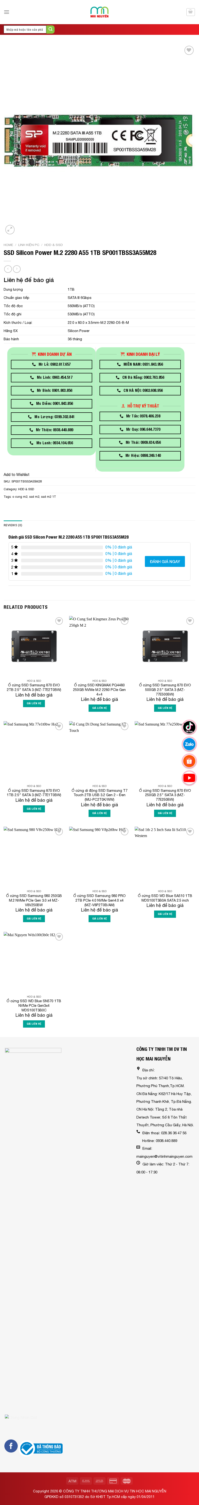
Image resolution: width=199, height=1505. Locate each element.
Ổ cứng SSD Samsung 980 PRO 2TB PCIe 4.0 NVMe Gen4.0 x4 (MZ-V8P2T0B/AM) (99, 900)
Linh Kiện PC (28, 245)
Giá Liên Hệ (34, 703)
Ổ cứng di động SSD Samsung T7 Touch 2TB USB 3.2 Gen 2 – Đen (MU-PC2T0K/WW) (99, 794)
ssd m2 (34, 496)
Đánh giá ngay (165, 561)
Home (8, 245)
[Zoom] (10, 229)
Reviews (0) (13, 525)
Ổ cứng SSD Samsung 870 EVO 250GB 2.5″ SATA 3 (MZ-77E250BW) (165, 794)
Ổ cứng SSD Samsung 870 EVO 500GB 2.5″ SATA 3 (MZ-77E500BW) (165, 689)
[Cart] (190, 12)
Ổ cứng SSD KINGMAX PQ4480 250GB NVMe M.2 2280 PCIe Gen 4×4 (99, 689)
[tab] (13, 525)
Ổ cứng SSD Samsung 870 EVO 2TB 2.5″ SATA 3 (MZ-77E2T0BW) (34, 687)
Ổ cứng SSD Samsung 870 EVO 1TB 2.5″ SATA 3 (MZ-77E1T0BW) (34, 792)
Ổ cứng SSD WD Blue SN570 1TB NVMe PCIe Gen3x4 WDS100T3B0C (34, 1005)
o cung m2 (19, 496)
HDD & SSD (53, 245)
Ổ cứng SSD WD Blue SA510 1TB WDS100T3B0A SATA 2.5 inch (165, 898)
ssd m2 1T (48, 496)
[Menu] (6, 12)
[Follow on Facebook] (10, 1446)
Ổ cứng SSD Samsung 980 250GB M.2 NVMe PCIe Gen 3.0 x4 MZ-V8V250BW (34, 900)
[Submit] (50, 29)
